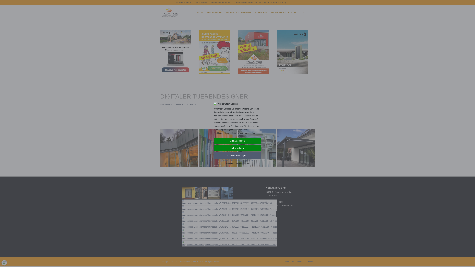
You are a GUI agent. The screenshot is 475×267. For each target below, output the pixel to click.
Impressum (248, 160)
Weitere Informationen (232, 160)
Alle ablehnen (237, 148)
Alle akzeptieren (237, 141)
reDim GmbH (246, 163)
